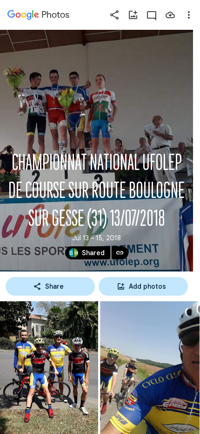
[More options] (189, 15)
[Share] (114, 15)
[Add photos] (133, 15)
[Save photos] (170, 15)
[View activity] (151, 15)
